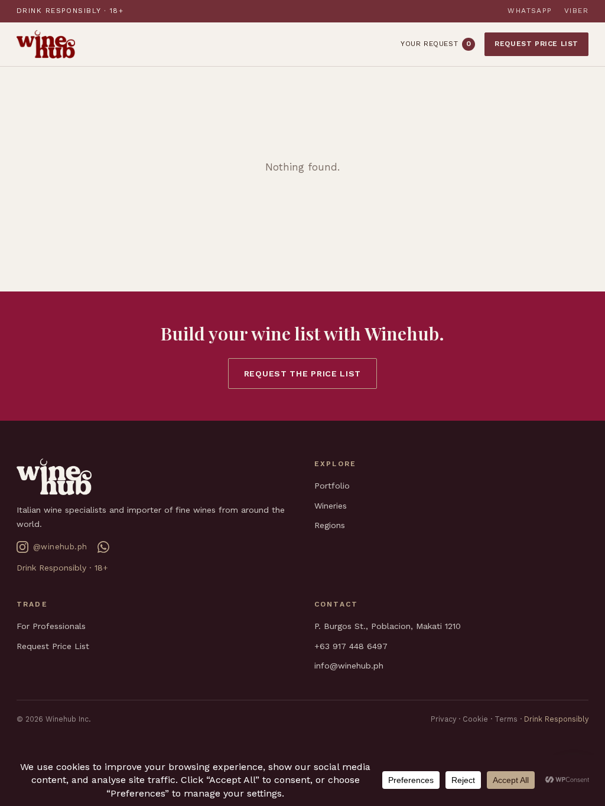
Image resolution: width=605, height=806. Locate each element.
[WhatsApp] (103, 547)
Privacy (443, 719)
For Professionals (51, 626)
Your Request (436, 44)
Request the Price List (302, 373)
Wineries (330, 505)
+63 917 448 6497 (351, 646)
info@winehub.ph (348, 665)
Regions (329, 525)
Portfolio (332, 485)
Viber (576, 10)
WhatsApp (530, 10)
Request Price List (536, 44)
